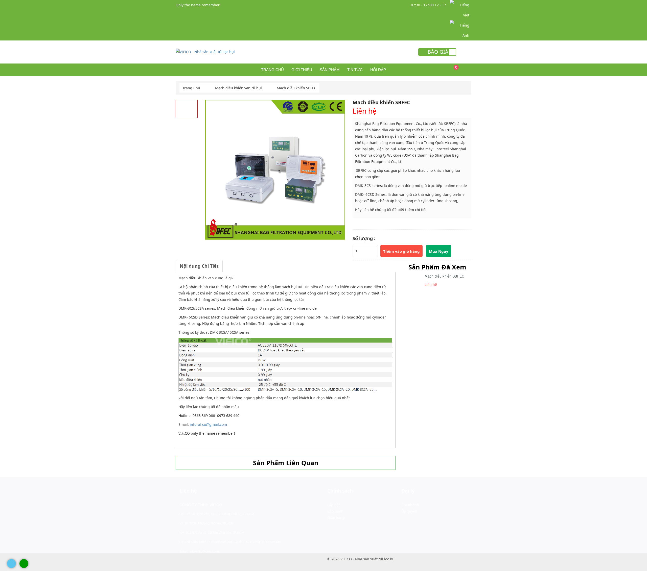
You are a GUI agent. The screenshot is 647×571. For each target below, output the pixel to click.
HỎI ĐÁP (378, 70)
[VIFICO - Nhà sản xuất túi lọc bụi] (205, 51)
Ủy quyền (409, 511)
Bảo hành (335, 511)
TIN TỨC (355, 70)
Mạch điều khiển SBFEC (444, 276)
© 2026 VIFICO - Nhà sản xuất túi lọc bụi (361, 559)
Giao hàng (336, 517)
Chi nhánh (410, 504)
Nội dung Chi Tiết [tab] (199, 266)
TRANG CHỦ (272, 70)
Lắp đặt (333, 504)
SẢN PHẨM (330, 70)
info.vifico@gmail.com (208, 424)
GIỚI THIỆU (301, 70)
